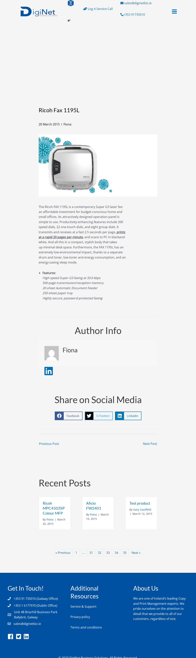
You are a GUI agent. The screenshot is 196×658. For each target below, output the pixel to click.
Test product (139, 503)
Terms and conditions (86, 627)
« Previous (63, 553)
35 (125, 553)
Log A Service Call (100, 9)
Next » (135, 553)
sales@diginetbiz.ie (138, 3)
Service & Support (83, 606)
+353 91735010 (134, 14)
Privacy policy (80, 617)
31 (91, 553)
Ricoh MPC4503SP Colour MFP (54, 508)
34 (116, 553)
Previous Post (49, 444)
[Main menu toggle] (174, 11)
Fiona (67, 124)
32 (99, 553)
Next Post (150, 444)
